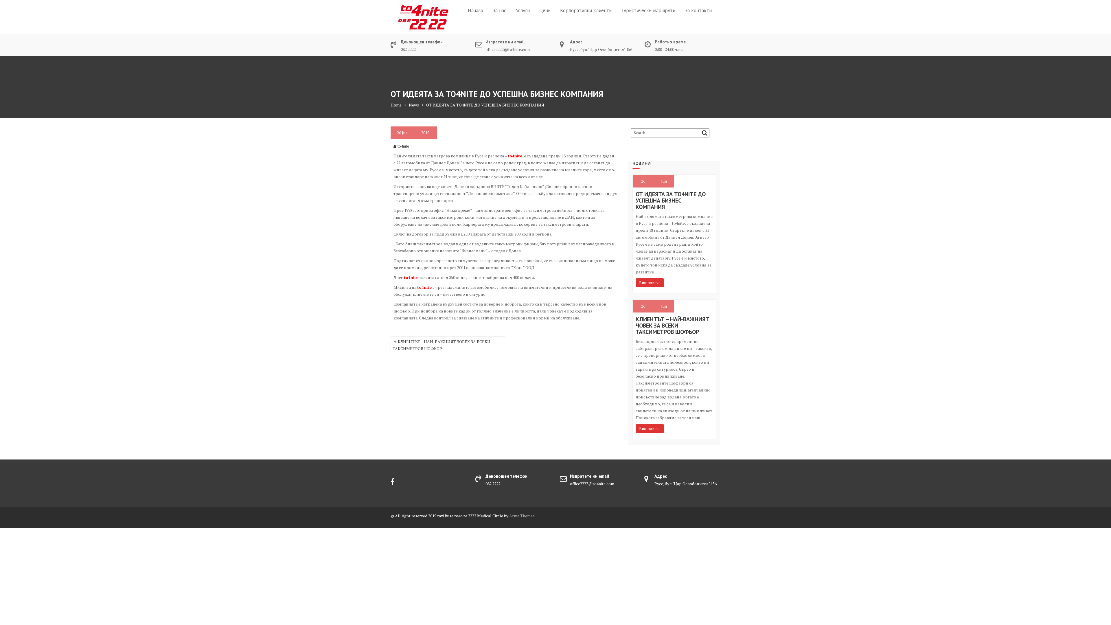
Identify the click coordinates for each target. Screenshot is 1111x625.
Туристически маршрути (648, 10)
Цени (545, 10)
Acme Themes (522, 516)
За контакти (698, 10)
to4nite (403, 146)
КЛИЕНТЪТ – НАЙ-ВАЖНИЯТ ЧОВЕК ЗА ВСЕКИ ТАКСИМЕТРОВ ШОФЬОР (441, 345)
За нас (499, 10)
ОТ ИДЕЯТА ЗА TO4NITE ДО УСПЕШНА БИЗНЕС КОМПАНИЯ (671, 200)
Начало (475, 10)
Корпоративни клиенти (586, 10)
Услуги (523, 10)
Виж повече (650, 282)
